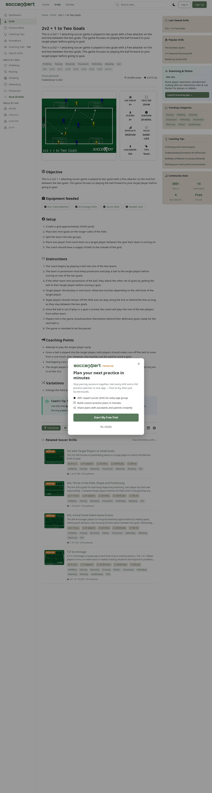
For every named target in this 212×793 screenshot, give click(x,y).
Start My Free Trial (106, 417)
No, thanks (106, 426)
